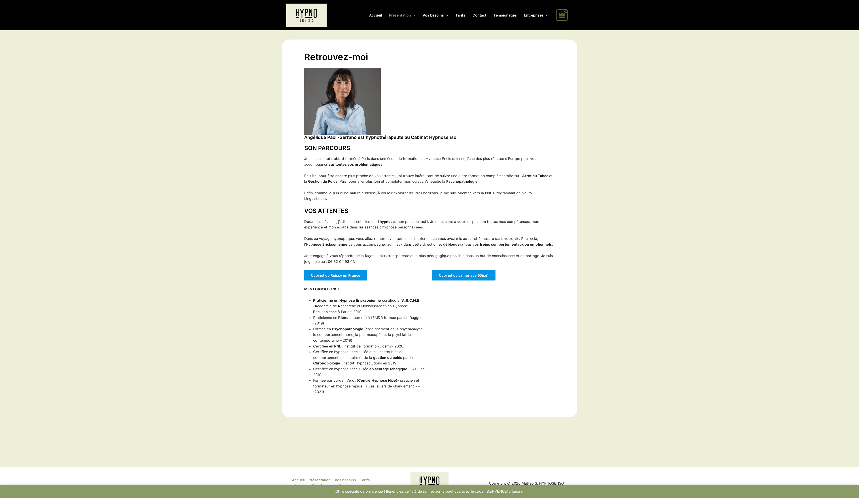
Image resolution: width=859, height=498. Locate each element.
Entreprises (534, 15)
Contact (479, 15)
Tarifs (460, 15)
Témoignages (505, 15)
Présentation (400, 15)
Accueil (375, 15)
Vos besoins (433, 15)
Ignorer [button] (518, 491)
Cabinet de (335, 275)
